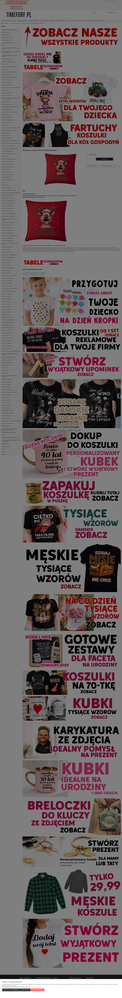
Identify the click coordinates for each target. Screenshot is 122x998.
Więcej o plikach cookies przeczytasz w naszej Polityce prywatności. (16, 986)
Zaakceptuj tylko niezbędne (10, 989)
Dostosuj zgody (25, 989)
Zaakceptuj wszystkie (37, 989)
